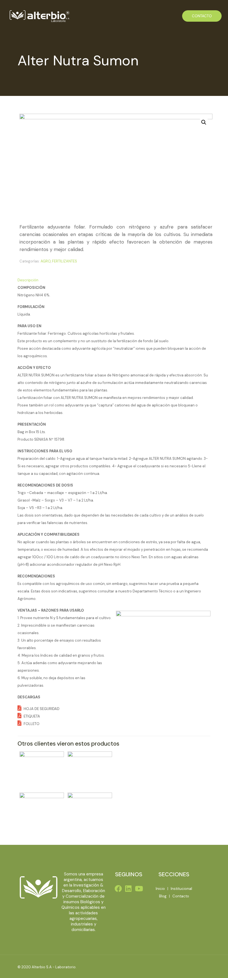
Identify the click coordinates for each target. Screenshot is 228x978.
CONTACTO (202, 16)
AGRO (46, 261)
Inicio (160, 888)
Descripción (28, 280)
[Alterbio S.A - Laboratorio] (39, 16)
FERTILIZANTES (64, 261)
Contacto (180, 896)
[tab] (114, 280)
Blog (163, 896)
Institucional (181, 888)
